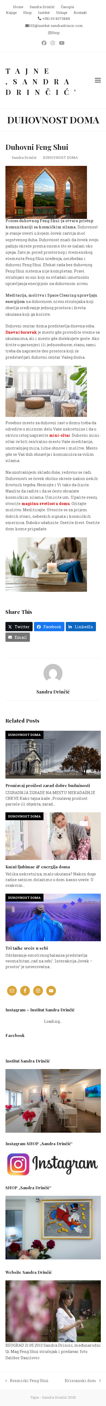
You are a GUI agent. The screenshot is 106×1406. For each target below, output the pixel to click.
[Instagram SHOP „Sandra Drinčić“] (53, 1164)
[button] (98, 80)
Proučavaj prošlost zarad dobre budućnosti (47, 785)
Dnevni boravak (21, 332)
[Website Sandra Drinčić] (53, 1311)
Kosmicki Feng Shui (27, 1381)
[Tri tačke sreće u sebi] (53, 916)
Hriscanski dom (80, 1381)
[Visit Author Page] (53, 673)
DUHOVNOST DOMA (60, 157)
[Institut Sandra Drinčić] (53, 1101)
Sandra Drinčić (24, 157)
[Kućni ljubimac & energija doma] (53, 835)
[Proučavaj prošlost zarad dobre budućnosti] (53, 754)
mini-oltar (59, 435)
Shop (55, 32)
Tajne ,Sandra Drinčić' (43, 81)
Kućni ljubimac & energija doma (37, 866)
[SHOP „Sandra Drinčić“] (53, 1258)
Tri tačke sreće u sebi (26, 948)
